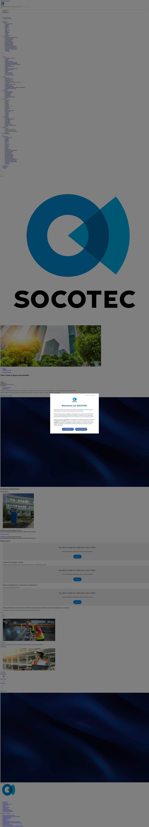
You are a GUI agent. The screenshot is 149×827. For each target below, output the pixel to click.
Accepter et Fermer (81, 429)
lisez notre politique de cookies (87, 416)
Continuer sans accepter (89, 395)
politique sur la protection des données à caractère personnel (69, 411)
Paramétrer (68, 429)
